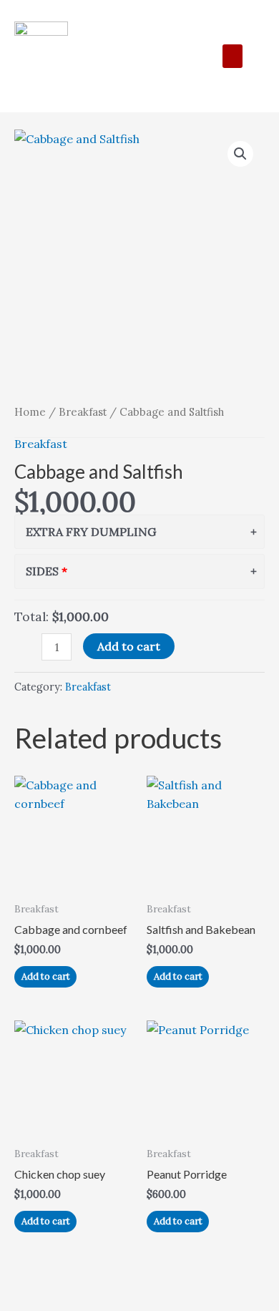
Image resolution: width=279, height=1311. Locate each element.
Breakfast (83, 412)
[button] (232, 56)
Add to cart (128, 646)
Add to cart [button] (45, 976)
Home (30, 412)
